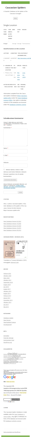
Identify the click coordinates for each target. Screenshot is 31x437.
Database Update (8, 318)
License (5, 358)
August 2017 (7, 289)
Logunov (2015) (23, 75)
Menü (15, 18)
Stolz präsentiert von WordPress (12, 432)
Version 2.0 (13, 363)
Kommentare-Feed (9, 340)
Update (20, 361)
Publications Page (13, 360)
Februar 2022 (7, 273)
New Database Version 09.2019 (12, 230)
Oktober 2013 (7, 302)
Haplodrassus (23, 357)
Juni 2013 (6, 304)
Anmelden (6, 336)
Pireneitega (6, 360)
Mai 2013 (6, 307)
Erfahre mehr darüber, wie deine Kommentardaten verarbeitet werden (14, 186)
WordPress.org (8, 342)
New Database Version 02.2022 (12, 221)
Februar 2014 (7, 296)
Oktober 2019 (7, 280)
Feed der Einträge (8, 338)
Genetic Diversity (7, 357)
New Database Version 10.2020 (12, 223)
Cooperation (22, 354)
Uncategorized (8, 324)
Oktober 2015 (7, 291)
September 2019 (8, 282)
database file (16, 356)
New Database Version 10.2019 (12, 228)
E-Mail (6, 155)
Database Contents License (18, 104)
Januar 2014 (7, 298)
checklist (12, 353)
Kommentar (8, 127)
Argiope (5, 354)
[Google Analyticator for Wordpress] (11, 401)
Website (6, 162)
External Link (14, 262)
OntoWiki (21, 358)
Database (10, 355)
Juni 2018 (6, 287)
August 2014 (7, 293)
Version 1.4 (7, 363)
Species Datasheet (11, 361)
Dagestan (6, 355)
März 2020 (6, 278)
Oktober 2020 (7, 276)
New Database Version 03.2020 (12, 226)
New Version (7, 320)
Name (6, 148)
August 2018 (7, 284)
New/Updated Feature (10, 322)
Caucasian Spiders (16, 7)
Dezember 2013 (8, 300)
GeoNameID (16, 357)
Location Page (13, 358)
